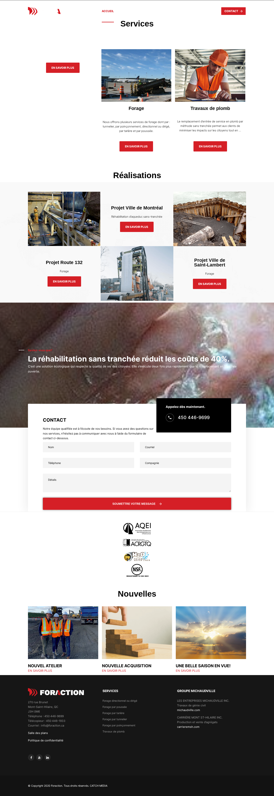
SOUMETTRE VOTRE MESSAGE (133, 503)
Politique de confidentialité (45, 740)
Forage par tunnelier (115, 719)
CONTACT (231, 11)
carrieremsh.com (188, 727)
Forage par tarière (113, 713)
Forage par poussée (115, 706)
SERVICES (151, 11)
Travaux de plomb (114, 731)
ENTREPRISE (128, 11)
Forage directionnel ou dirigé (120, 700)
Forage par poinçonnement (119, 725)
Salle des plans (38, 733)
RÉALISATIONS (174, 11)
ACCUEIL (108, 11)
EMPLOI (196, 11)
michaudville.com (188, 710)
